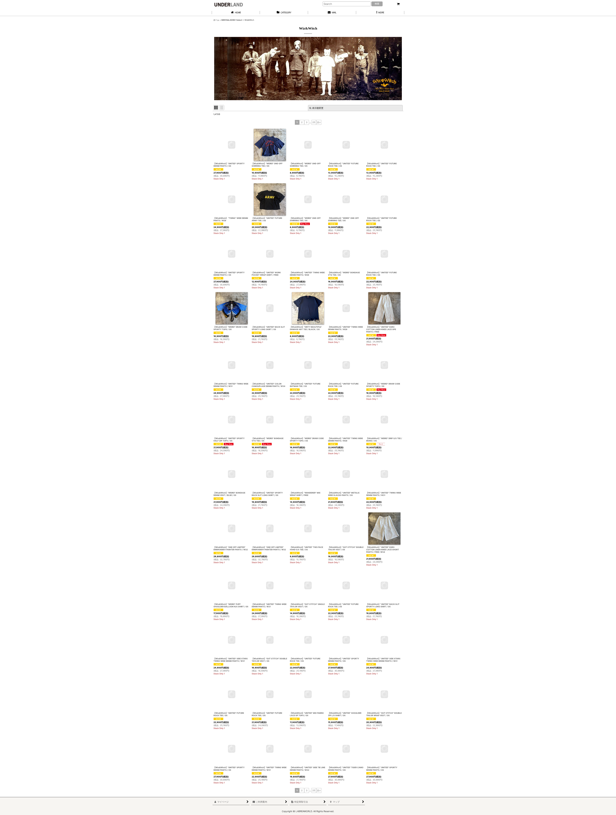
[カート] (398, 4)
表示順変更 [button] (317, 108)
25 (313, 122)
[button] (380, 12)
